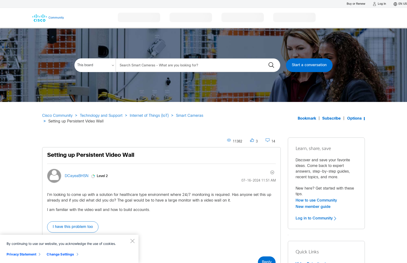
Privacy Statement (21, 254)
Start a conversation (309, 65)
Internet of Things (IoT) (149, 115)
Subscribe (331, 118)
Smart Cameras (189, 115)
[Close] (132, 241)
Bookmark (307, 118)
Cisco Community (57, 115)
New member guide (313, 206)
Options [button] (354, 118)
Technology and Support (101, 115)
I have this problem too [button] (73, 227)
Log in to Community (315, 218)
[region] (69, 249)
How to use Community (316, 200)
